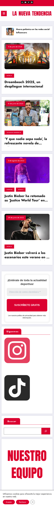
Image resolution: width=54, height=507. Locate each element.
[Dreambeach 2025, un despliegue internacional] (27, 56)
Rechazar (22, 502)
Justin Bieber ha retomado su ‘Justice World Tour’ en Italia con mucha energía (24, 198)
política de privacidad (25, 315)
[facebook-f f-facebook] (28, 2)
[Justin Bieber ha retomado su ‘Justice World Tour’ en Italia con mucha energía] (27, 169)
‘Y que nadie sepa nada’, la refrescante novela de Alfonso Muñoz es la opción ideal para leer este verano (26, 141)
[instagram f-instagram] (22, 2)
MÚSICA (9, 76)
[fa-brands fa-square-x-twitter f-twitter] (25, 2)
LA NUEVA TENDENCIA (14, 132)
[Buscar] (45, 431)
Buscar (12, 421)
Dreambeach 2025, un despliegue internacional (23, 84)
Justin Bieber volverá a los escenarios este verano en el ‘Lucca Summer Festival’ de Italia (26, 255)
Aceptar (9, 502)
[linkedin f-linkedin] (31, 2)
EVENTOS (9, 189)
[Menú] (4, 13)
